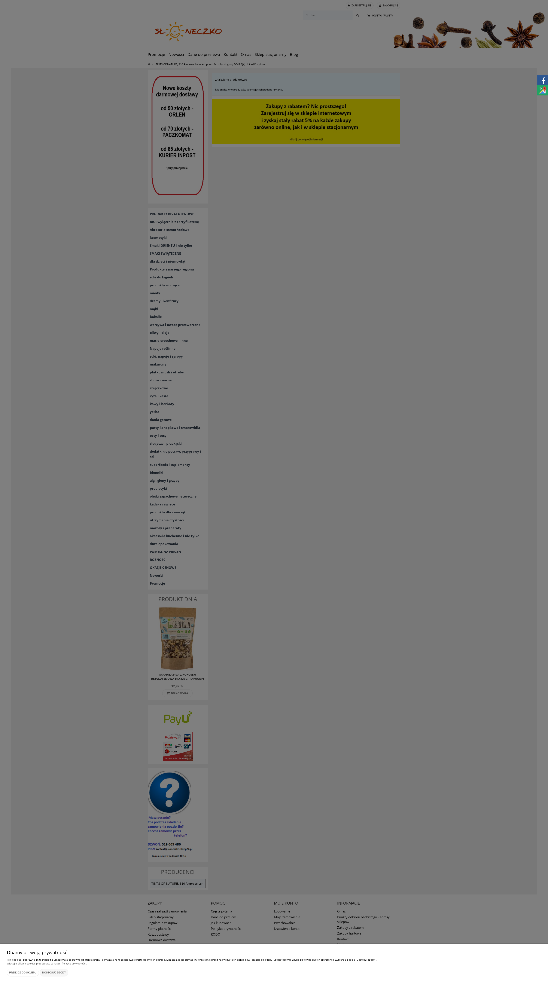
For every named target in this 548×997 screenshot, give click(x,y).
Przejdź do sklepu (23, 972)
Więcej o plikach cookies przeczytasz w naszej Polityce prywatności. (47, 963)
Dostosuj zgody (54, 972)
